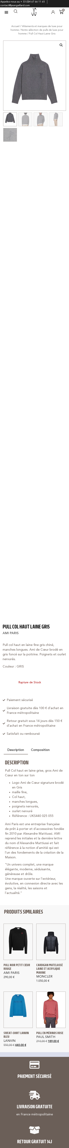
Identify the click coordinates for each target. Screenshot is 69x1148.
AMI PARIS (11, 633)
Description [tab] (15, 750)
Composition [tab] (40, 750)
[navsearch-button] (15, 12)
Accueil (15, 26)
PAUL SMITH (45, 1037)
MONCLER (44, 976)
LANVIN (10, 1040)
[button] (6, 12)
